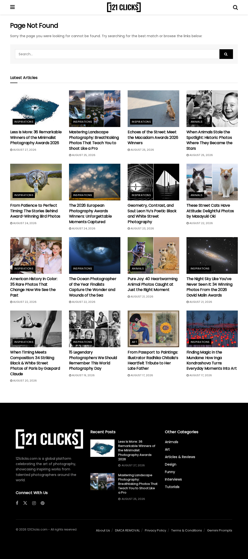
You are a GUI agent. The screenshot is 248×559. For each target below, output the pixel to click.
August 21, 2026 (141, 296)
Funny (170, 471)
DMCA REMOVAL (127, 530)
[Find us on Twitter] (25, 503)
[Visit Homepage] (124, 7)
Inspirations (23, 122)
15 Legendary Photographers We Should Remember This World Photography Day (93, 360)
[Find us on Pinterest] (42, 503)
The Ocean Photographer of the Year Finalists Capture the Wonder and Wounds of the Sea (92, 287)
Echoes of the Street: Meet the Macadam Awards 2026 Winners (153, 137)
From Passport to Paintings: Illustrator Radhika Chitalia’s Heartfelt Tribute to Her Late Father (153, 360)
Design (170, 464)
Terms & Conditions (186, 530)
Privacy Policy (155, 530)
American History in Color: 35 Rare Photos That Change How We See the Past (33, 287)
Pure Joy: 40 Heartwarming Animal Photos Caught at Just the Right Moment (153, 284)
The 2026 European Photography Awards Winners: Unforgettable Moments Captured (90, 213)
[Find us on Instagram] (34, 503)
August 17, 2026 (141, 375)
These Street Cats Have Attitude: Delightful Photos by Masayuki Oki (210, 211)
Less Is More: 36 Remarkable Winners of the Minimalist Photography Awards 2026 (36, 137)
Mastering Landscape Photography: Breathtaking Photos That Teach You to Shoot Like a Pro (94, 140)
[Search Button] (235, 7)
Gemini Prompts (219, 530)
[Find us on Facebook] (17, 503)
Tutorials (172, 486)
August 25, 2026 (83, 155)
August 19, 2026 (83, 375)
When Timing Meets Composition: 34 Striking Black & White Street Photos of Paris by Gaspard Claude (35, 363)
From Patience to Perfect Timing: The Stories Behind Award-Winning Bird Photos (35, 211)
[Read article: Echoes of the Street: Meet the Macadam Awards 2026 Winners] (153, 108)
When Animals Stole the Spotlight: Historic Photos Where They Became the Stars (209, 140)
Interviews (173, 479)
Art (134, 342)
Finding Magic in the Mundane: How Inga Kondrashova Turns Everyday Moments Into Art (211, 360)
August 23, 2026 (142, 228)
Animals (197, 122)
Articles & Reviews (180, 456)
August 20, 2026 (24, 380)
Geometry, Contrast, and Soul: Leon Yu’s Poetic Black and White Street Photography (152, 213)
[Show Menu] (12, 7)
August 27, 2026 (24, 150)
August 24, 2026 (24, 223)
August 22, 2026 (201, 223)
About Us (103, 530)
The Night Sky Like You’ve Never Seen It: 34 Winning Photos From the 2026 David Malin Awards (209, 287)
